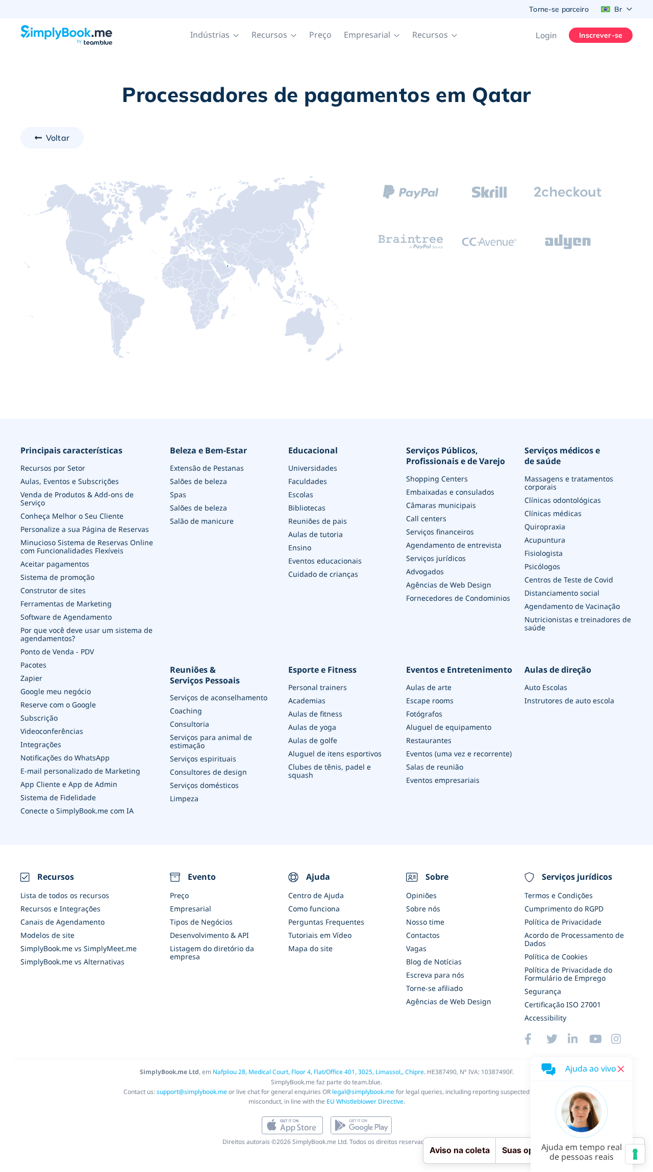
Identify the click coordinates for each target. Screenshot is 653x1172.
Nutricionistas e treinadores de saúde (577, 623)
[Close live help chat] (621, 1069)
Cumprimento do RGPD (564, 908)
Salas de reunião (434, 767)
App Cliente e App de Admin (68, 784)
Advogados (425, 571)
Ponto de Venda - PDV (57, 651)
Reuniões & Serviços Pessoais (205, 675)
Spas (178, 494)
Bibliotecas (306, 508)
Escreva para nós (435, 975)
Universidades (312, 468)
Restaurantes (428, 740)
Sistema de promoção (57, 577)
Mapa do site (310, 948)
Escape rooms (430, 700)
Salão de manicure (202, 521)
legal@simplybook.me (363, 1091)
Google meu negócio (55, 691)
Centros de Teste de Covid (568, 579)
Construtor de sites (53, 590)
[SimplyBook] (66, 35)
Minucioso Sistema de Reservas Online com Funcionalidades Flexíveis (86, 546)
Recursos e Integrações (60, 908)
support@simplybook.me (192, 1091)
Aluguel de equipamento (448, 727)
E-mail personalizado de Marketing (80, 771)
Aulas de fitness (315, 714)
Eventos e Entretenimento (459, 670)
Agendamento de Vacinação (572, 606)
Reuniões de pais (317, 521)
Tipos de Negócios (201, 922)
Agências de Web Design (448, 585)
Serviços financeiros (440, 532)
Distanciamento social (561, 593)
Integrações (40, 744)
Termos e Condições (558, 895)
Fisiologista (543, 553)
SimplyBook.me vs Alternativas (72, 961)
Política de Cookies (556, 956)
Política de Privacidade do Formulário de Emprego (568, 974)
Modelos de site (47, 935)
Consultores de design (208, 772)
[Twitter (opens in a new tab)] (557, 1039)
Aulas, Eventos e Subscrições (69, 481)
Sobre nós (423, 908)
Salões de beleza (198, 481)
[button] (214, 35)
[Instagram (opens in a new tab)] (622, 1039)
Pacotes (33, 665)
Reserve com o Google (58, 704)
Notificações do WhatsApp (65, 757)
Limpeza (184, 798)
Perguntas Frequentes (326, 922)
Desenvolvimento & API (209, 935)
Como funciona (314, 908)
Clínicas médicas (553, 513)
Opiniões (421, 895)
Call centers (426, 518)
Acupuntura (544, 540)
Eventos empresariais (443, 780)
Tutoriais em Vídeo (319, 935)
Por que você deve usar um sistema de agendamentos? (86, 634)
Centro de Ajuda (316, 895)
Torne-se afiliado (434, 988)
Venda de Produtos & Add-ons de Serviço (77, 498)
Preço (320, 34)
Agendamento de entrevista (453, 545)
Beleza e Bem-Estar (208, 450)
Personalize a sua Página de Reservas (84, 529)
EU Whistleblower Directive (365, 1101)
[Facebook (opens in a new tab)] (535, 1039)
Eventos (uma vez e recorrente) (459, 753)
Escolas (300, 494)
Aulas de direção (557, 670)
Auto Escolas (545, 687)
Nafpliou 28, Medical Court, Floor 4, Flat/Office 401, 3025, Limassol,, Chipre (318, 1071)
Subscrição (39, 718)
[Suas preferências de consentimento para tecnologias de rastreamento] (635, 1154)
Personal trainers (317, 687)
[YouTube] (600, 1039)
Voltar (57, 138)
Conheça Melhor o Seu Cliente (71, 516)
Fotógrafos (424, 714)
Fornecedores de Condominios (458, 598)
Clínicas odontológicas (562, 500)
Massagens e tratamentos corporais (568, 483)
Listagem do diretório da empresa (212, 952)
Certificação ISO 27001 (562, 1004)
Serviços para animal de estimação (211, 741)
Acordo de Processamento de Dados (574, 939)
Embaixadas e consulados (450, 492)
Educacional (313, 450)
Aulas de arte (428, 687)
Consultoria (189, 724)
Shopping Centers (437, 478)
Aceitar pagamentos (54, 564)
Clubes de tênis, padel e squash (329, 771)
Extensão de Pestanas (207, 468)
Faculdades (307, 481)
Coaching (186, 711)
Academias (306, 700)
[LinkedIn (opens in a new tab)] (578, 1039)
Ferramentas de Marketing (66, 603)
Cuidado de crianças (323, 574)
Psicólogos (542, 566)
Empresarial (190, 908)
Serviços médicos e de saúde (562, 456)
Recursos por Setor (52, 468)
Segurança (542, 991)
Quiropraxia (544, 526)
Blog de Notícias (434, 961)
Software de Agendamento (66, 617)
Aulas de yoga (312, 727)
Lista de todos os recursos (64, 895)
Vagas (416, 948)
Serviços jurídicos (436, 558)
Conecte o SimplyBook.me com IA (77, 811)
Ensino (299, 547)
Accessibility (545, 1018)
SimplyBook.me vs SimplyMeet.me (78, 948)
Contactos (423, 935)
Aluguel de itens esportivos (335, 753)
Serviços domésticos (204, 785)
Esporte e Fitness (322, 670)
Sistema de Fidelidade (58, 797)
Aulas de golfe (312, 740)
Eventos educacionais (325, 561)
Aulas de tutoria (315, 534)
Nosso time (425, 922)
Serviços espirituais (203, 758)
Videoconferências (51, 731)
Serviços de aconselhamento (218, 697)
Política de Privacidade (562, 922)
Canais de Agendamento (62, 922)
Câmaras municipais (441, 505)
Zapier (31, 678)
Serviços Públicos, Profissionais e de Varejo (455, 456)
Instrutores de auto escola (569, 700)
